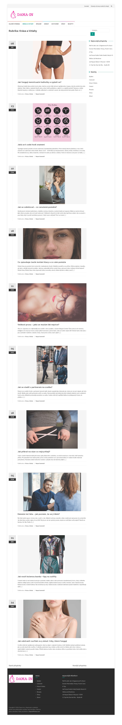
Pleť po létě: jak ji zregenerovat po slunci (100, 45)
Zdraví (46, 24)
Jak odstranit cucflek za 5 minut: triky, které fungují (42, 641)
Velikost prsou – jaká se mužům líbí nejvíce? (38, 325)
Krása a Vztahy (28, 24)
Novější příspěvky (79, 666)
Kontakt (86, 6)
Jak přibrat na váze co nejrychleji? (34, 452)
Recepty (70, 24)
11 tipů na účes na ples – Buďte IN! (99, 65)
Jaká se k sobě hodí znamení (31, 145)
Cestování (54, 24)
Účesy (63, 24)
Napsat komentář (40, 94)
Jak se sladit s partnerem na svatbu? (35, 387)
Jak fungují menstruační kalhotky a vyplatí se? (39, 82)
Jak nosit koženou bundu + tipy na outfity (37, 577)
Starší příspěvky (15, 666)
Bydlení (38, 24)
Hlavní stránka (14, 24)
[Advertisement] (79, 14)
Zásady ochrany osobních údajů (100, 6)
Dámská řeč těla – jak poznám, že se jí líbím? (39, 514)
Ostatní (91, 86)
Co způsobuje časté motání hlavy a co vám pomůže (42, 262)
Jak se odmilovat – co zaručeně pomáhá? (37, 207)
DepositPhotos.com (34, 711)
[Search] (92, 34)
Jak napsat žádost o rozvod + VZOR (99, 62)
